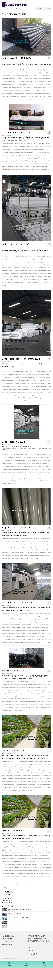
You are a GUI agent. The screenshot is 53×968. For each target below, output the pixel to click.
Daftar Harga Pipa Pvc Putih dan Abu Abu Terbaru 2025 (20, 909)
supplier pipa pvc (20, 99)
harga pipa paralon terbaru (12, 158)
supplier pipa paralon (13, 99)
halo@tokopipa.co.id (7, 902)
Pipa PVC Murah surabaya (9, 96)
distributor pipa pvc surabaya (42, 81)
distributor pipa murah (31, 78)
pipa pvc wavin (14, 169)
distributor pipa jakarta (23, 78)
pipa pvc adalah (29, 166)
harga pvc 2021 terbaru (45, 389)
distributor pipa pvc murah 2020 (21, 81)
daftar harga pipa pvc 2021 (11, 259)
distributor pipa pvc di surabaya (42, 79)
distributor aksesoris (28, 849)
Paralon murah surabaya (32, 392)
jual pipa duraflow (8, 90)
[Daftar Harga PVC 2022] (26, 421)
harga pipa (35, 84)
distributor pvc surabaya (31, 155)
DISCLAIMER (32, 950)
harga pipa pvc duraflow (7, 87)
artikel (8, 135)
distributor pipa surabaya (19, 383)
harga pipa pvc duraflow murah (17, 87)
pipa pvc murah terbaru (11, 873)
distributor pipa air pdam (37, 76)
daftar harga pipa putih (47, 72)
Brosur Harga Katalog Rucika (9, 844)
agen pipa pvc (40, 69)
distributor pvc (9, 155)
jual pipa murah (26, 90)
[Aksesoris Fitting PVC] (26, 811)
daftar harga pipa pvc (5, 73)
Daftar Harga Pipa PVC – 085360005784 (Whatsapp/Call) (20, 922)
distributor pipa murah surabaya (40, 78)
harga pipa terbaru (10, 161)
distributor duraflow (22, 75)
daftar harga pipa (45, 70)
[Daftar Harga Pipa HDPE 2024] (26, 36)
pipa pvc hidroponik (45, 395)
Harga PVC (23, 161)
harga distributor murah (23, 84)
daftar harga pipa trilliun (8, 375)
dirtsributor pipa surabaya (14, 75)
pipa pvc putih (32, 96)
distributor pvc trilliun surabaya (41, 547)
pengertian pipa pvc (14, 164)
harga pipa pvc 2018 (25, 158)
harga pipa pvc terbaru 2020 (35, 160)
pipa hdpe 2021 (4, 93)
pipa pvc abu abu (24, 166)
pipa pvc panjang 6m (26, 96)
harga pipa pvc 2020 (32, 158)
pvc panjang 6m (37, 169)
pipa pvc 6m (13, 166)
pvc (24, 169)
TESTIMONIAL (32, 954)
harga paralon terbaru (43, 859)
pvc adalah (27, 169)
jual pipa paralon (32, 90)
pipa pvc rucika (38, 873)
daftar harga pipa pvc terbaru (40, 73)
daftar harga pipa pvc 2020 (13, 73)
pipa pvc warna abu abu (45, 96)
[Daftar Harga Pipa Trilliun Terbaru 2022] (26, 322)
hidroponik (3, 90)
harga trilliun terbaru (29, 161)
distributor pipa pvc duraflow (44, 544)
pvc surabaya (45, 398)
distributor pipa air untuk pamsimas (30, 769)
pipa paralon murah (37, 93)
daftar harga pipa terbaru (31, 766)
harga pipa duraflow (46, 84)
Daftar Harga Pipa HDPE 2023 (21, 72)
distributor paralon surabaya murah (12, 76)
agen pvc (22, 70)
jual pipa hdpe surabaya (20, 90)
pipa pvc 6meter (18, 166)
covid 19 (40, 70)
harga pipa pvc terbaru (41, 87)
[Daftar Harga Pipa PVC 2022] (26, 208)
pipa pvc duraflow (42, 166)
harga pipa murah (47, 157)
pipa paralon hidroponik (29, 93)
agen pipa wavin (18, 70)
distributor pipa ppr (27, 79)
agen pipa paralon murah (24, 69)
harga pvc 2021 (28, 274)
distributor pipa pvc (33, 79)
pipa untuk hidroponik (20, 169)
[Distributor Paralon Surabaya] (26, 116)
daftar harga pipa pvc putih (31, 73)
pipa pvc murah (7, 167)
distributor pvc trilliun (38, 155)
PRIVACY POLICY (33, 953)
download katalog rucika (10, 859)
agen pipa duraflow (10, 69)
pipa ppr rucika (43, 870)
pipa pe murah (42, 93)
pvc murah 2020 (32, 169)
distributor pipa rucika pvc (15, 856)
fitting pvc (18, 859)
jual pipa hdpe (13, 90)
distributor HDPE (36, 75)
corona (38, 70)
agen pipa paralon (17, 69)
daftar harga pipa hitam (30, 72)
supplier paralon (7, 99)
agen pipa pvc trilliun (5, 70)
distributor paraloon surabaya (23, 76)
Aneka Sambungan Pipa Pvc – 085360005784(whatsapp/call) (21, 926)
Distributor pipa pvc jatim (11, 81)
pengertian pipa (7, 164)
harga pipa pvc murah (25, 87)
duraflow (18, 84)
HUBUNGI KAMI (32, 951)
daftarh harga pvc (7, 75)
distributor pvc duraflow (15, 155)
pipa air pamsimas (20, 164)
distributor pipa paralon (9, 79)
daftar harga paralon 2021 (46, 256)
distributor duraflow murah (29, 75)
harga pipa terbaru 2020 (17, 161)
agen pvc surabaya (28, 70)
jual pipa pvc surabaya (30, 163)
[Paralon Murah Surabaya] (26, 731)
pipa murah (19, 93)
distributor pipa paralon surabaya (18, 79)
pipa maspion (15, 93)
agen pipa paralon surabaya (32, 69)
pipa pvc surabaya (38, 96)
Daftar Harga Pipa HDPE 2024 (14, 913)
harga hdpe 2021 (30, 84)
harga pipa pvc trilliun (43, 160)
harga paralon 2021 (36, 859)
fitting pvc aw (23, 859)
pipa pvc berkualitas (36, 166)
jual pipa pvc (42, 90)
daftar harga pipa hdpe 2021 (11, 72)
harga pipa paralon (5, 158)
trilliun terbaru (30, 99)
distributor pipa (30, 76)
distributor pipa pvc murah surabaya (32, 81)
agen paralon (4, 69)
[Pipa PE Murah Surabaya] (26, 658)
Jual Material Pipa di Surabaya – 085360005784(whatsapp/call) (22, 917)
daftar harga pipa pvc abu (22, 73)
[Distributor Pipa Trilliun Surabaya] (26, 581)
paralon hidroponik (24, 392)
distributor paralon (42, 75)
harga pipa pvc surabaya (33, 87)
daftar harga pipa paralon (39, 72)
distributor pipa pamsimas (16, 380)
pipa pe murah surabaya (28, 279)
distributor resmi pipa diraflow (6, 84)
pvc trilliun (6, 400)
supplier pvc (25, 99)
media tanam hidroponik (42, 163)
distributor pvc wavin (45, 155)
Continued (14, 65)
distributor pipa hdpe (16, 78)
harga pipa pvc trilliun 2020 (13, 389)
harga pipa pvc (19, 158)
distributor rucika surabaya (43, 858)
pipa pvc (9, 166)
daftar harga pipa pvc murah (7, 847)
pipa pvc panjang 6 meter (18, 96)
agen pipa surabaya (12, 70)
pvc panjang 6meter (44, 169)
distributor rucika (13, 84)
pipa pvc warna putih (8, 169)
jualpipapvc (36, 163)
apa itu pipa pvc (33, 70)
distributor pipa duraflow (9, 78)
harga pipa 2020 (40, 84)
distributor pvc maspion (22, 155)
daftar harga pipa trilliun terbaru (17, 375)
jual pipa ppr (37, 90)
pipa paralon (23, 93)
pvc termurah (7, 170)
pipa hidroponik (9, 93)
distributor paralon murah (20, 377)
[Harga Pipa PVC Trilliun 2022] (26, 506)
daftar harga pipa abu (11, 258)
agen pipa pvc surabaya (47, 69)
